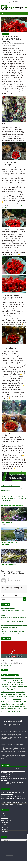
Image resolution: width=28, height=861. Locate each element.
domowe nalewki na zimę (13, 684)
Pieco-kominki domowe (5, 706)
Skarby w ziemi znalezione (7, 629)
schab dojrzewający (8, 708)
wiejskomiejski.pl (9, 854)
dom (22, 680)
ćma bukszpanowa (15, 711)
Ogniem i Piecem (5, 820)
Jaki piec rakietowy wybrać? (16, 804)
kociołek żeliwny (13, 690)
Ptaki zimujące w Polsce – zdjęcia (14, 796)
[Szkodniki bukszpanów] (14, 550)
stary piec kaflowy (15, 708)
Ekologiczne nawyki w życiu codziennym (10, 543)
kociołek (6, 689)
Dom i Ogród (5, 33)
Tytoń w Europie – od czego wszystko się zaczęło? (13, 631)
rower (2, 708)
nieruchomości (17, 699)
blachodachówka (5, 678)
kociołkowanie (6, 692)
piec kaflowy (21, 704)
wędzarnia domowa (5, 711)
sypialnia (21, 708)
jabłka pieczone (17, 688)
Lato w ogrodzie (7, 522)
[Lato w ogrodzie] (14, 508)
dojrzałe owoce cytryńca (19, 43)
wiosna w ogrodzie (18, 710)
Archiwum (3, 813)
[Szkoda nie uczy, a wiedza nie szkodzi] (14, 641)
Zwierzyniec (4, 831)
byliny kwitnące (16, 680)
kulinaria (9, 694)
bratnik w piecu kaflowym (15, 678)
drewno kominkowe (10, 686)
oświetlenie (10, 704)
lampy (7, 696)
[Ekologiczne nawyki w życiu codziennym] (14, 528)
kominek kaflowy (20, 692)
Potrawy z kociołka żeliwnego (17, 706)
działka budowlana (22, 686)
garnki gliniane (4, 688)
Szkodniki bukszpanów (9, 564)
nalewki (24, 696)
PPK (11, 43)
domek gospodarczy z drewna (8, 682)
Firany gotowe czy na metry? (8, 608)
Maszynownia (4, 818)
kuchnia (4, 694)
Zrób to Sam (4, 829)
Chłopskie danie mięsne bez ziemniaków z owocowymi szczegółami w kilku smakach (14, 488)
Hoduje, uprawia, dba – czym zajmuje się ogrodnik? (14, 625)
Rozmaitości (4, 822)
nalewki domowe (7, 699)
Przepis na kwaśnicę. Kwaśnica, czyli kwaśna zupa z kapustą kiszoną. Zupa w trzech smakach (13, 498)
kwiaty (13, 694)
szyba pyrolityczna (9, 709)
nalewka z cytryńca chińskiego (8, 45)
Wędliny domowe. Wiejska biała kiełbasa (11, 634)
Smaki (2, 824)
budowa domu (6, 680)
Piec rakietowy (4, 804)
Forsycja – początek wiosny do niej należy (16, 802)
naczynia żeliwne (15, 696)
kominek (13, 692)
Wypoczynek (4, 827)
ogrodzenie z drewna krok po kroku (13, 701)
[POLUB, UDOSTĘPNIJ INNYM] (14, 473)
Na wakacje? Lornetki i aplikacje (9, 627)
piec (14, 704)
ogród (4, 704)
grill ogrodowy (10, 688)
